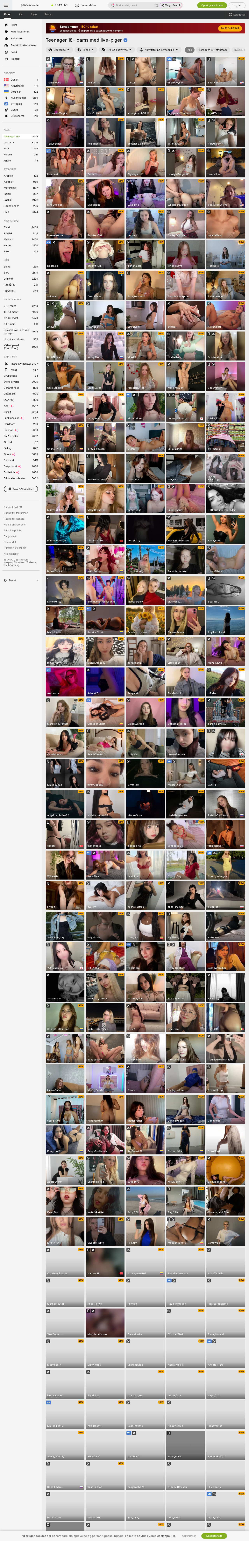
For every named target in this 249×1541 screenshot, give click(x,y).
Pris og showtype (117, 49)
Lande (86, 49)
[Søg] (156, 5)
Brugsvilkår (10, 536)
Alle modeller (11, 554)
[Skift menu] (6, 5)
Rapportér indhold (14, 518)
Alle (190, 49)
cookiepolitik (166, 1535)
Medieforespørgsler (15, 524)
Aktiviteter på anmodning (159, 49)
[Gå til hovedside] (30, 5)
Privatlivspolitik (12, 530)
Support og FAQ (13, 507)
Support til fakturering (16, 513)
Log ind (237, 5)
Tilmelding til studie (15, 548)
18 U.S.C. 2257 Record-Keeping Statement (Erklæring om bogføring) (20, 562)
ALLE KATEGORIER (23, 489)
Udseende (60, 49)
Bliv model (10, 542)
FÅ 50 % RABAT (230, 28)
